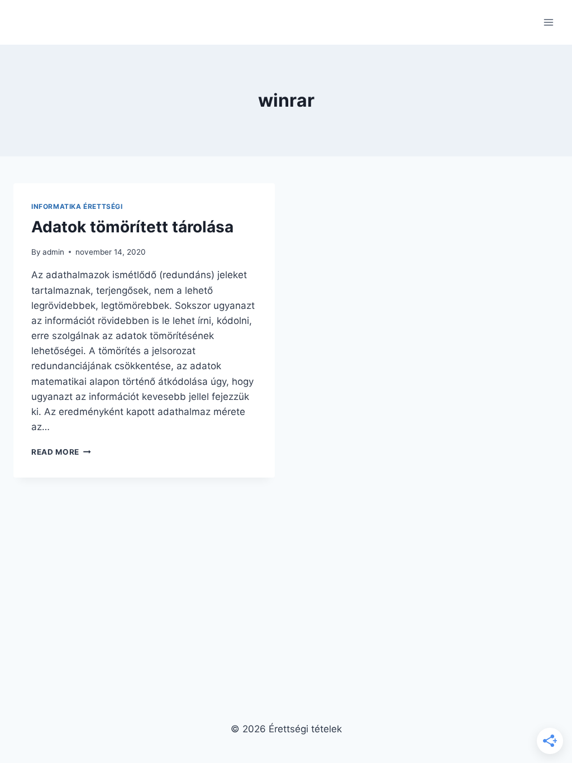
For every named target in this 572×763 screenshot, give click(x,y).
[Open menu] (548, 22)
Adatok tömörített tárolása (132, 226)
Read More (61, 451)
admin (53, 251)
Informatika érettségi (77, 206)
